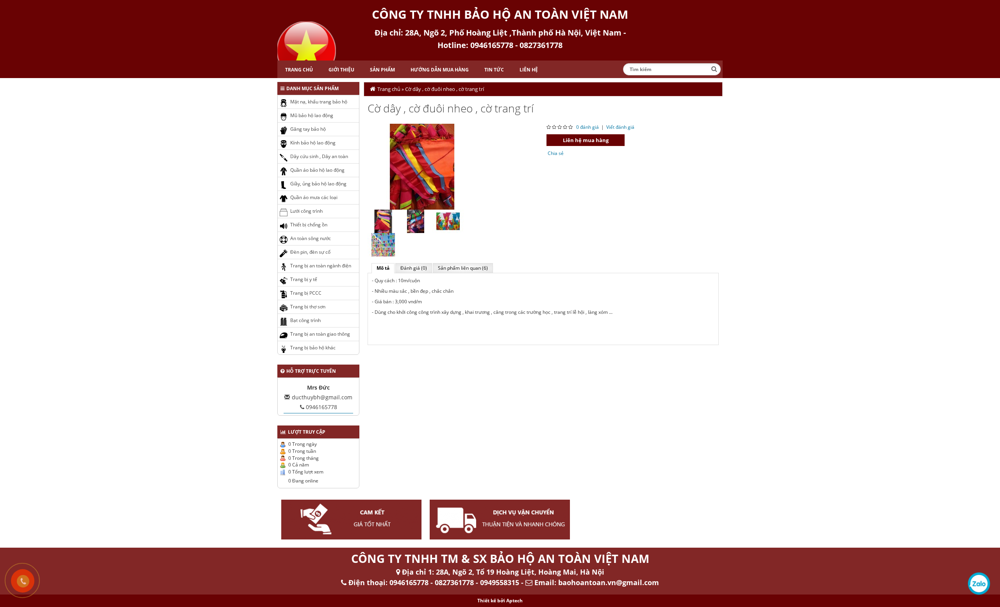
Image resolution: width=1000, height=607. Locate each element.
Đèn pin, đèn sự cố (310, 252)
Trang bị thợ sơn (307, 306)
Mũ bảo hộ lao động (311, 115)
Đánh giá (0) (413, 268)
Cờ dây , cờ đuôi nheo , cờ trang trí (444, 89)
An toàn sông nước (310, 238)
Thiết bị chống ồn (308, 224)
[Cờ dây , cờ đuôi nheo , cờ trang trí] (422, 166)
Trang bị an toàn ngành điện (320, 265)
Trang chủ (299, 69)
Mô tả (383, 268)
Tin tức (494, 69)
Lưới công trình (306, 211)
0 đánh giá (587, 127)
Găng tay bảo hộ (308, 129)
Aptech (514, 600)
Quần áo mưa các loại (314, 197)
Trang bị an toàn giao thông (320, 334)
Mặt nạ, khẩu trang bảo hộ (318, 101)
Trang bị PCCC (305, 293)
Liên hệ (529, 69)
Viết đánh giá (620, 127)
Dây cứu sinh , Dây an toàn (319, 156)
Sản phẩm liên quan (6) (463, 268)
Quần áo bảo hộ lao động (317, 170)
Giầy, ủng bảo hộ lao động (318, 183)
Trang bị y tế (303, 279)
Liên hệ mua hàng (586, 140)
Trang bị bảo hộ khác (313, 347)
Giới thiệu (341, 69)
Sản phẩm (382, 69)
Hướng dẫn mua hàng (440, 69)
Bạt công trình (305, 320)
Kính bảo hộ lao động (313, 142)
